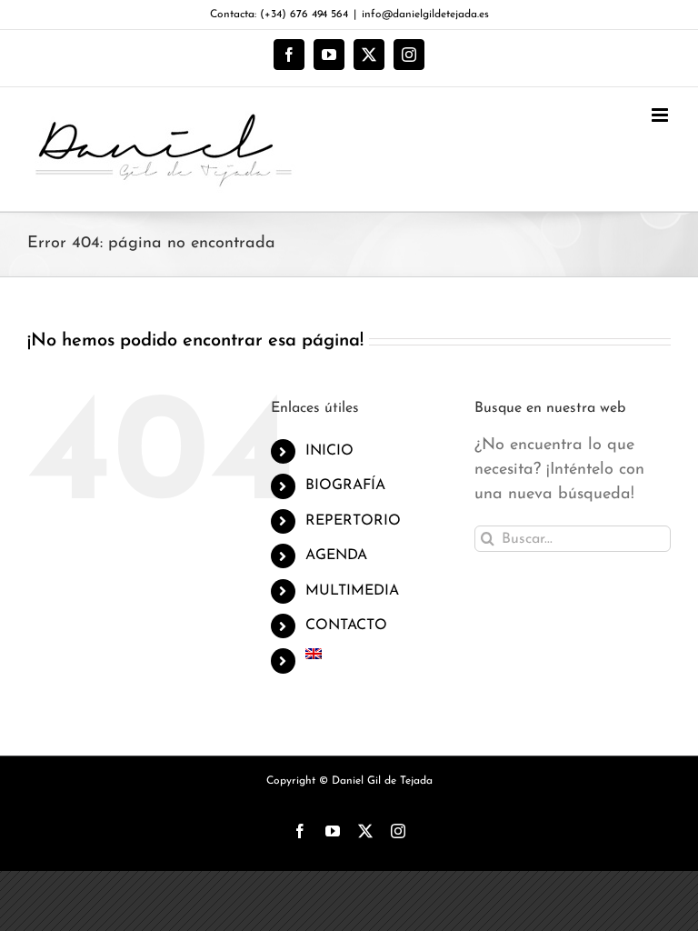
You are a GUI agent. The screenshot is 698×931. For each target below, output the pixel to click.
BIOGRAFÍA (345, 485)
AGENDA (336, 555)
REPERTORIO (353, 521)
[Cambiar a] (376, 653)
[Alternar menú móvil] (661, 115)
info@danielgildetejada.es (425, 14)
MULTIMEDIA (352, 591)
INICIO (329, 451)
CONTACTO (346, 625)
